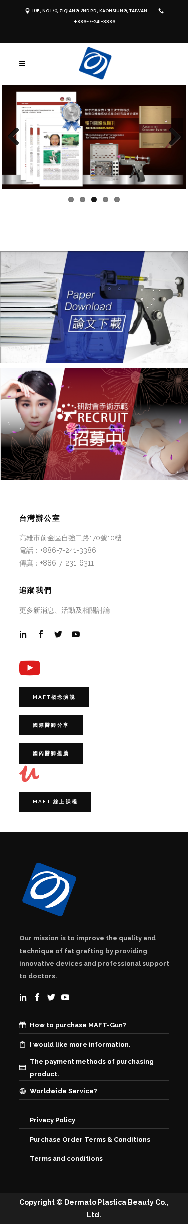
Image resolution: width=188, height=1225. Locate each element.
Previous (17, 137)
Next (171, 137)
